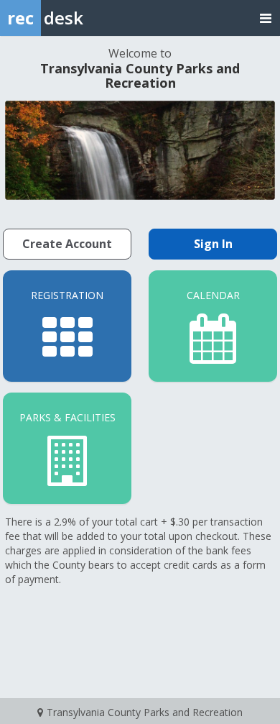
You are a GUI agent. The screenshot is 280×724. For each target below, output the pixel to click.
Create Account (67, 244)
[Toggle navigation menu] (265, 17)
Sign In (213, 244)
